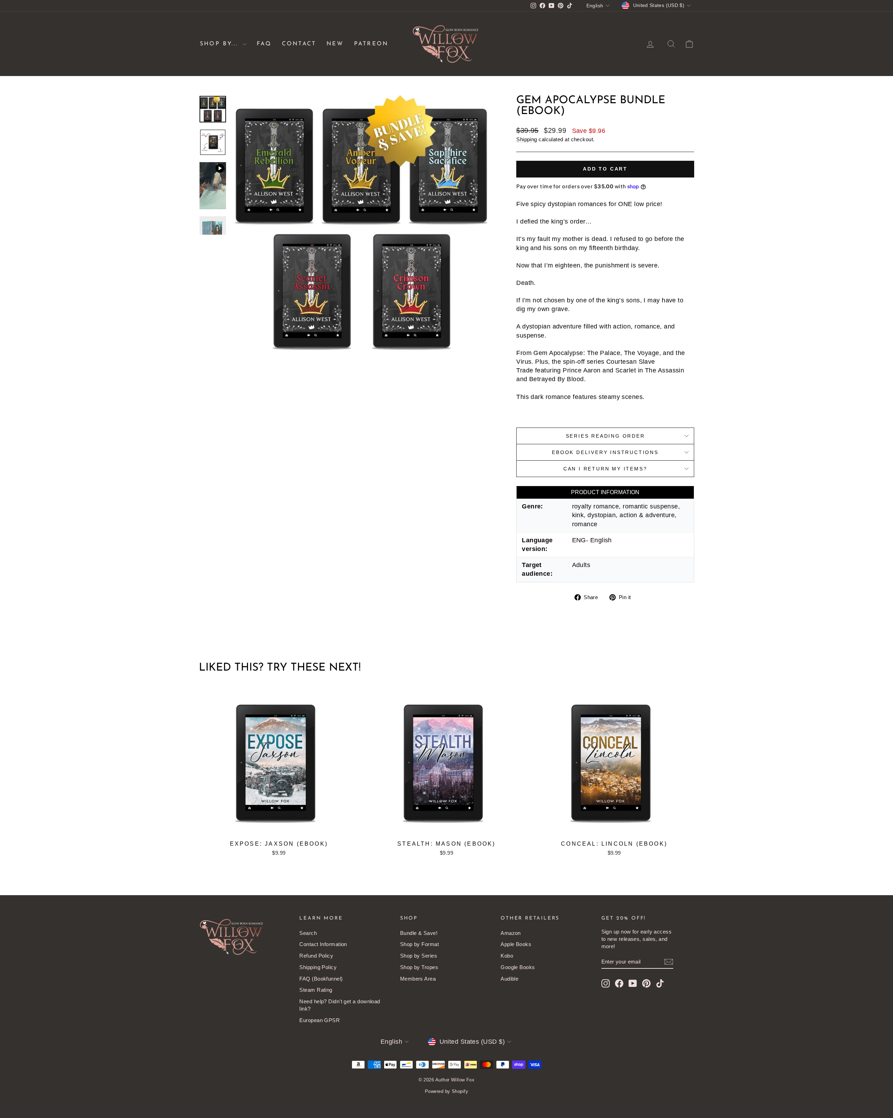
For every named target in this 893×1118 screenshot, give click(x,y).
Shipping (526, 139)
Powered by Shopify (446, 1091)
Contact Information (323, 944)
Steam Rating (315, 990)
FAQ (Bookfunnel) (321, 979)
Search (308, 933)
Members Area (418, 979)
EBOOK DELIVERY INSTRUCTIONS (605, 452)
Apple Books (516, 944)
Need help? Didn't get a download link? (339, 1005)
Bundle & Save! (418, 933)
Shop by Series (418, 956)
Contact (299, 44)
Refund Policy (316, 956)
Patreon (371, 44)
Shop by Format (419, 944)
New (335, 44)
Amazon (511, 933)
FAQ (264, 44)
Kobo (507, 956)
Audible (509, 979)
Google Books (518, 967)
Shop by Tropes (419, 967)
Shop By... (220, 44)
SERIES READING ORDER (605, 436)
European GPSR (319, 1020)
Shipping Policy (318, 967)
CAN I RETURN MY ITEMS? (605, 468)
